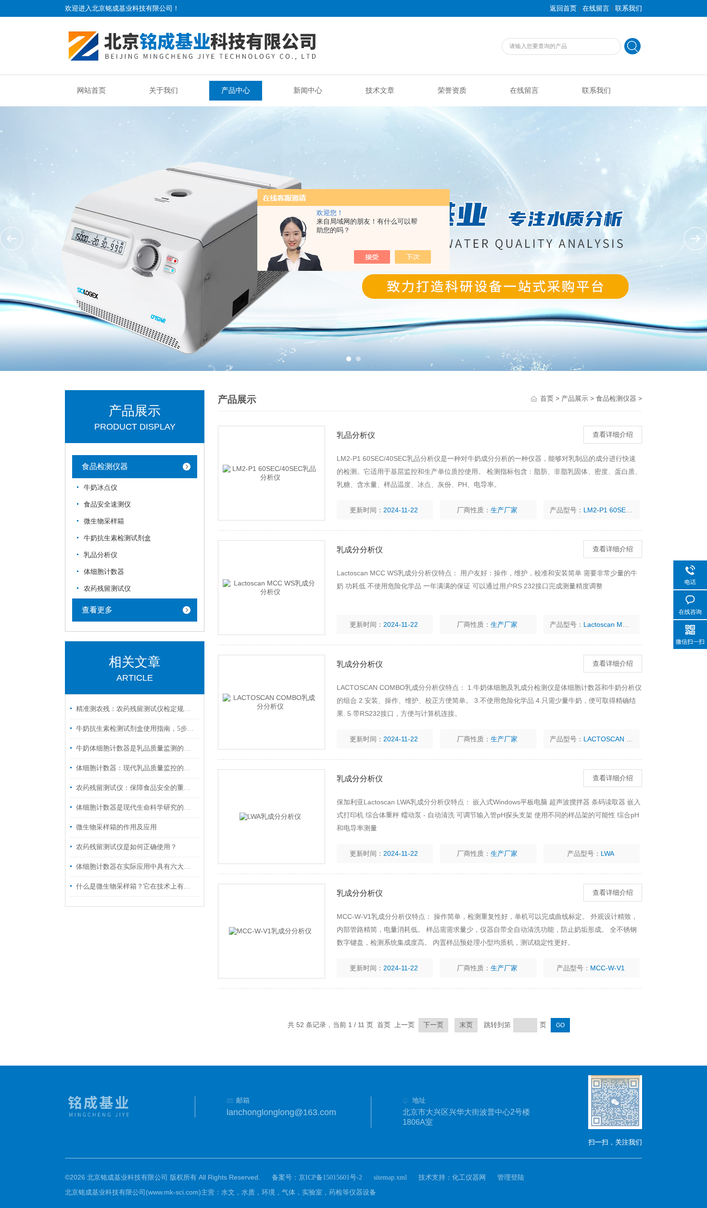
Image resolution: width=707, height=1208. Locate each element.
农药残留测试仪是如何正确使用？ (126, 847)
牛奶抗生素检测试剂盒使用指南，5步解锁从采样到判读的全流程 (136, 728)
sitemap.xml (390, 1177)
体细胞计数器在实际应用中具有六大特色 (136, 866)
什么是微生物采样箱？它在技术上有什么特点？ (136, 886)
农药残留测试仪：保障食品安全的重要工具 (136, 787)
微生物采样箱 (104, 521)
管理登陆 (510, 1177)
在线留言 (595, 8)
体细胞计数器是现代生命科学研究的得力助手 (136, 807)
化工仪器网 (469, 1177)
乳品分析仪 (100, 555)
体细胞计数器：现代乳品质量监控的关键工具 (136, 768)
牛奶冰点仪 (100, 487)
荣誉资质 (452, 90)
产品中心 (235, 90)
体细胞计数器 (104, 571)
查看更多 (97, 610)
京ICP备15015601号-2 (330, 1177)
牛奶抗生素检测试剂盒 (117, 538)
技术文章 (380, 90)
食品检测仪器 (105, 466)
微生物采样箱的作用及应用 (116, 827)
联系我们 (628, 8)
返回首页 (563, 8)
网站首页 (91, 90)
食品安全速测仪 (107, 504)
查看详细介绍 (613, 434)
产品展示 (574, 398)
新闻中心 (307, 90)
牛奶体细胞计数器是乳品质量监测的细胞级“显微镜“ (136, 748)
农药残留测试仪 (107, 588)
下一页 (433, 1025)
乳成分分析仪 (360, 550)
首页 (547, 398)
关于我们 (163, 90)
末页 (466, 1025)
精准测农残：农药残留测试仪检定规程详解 (136, 708)
